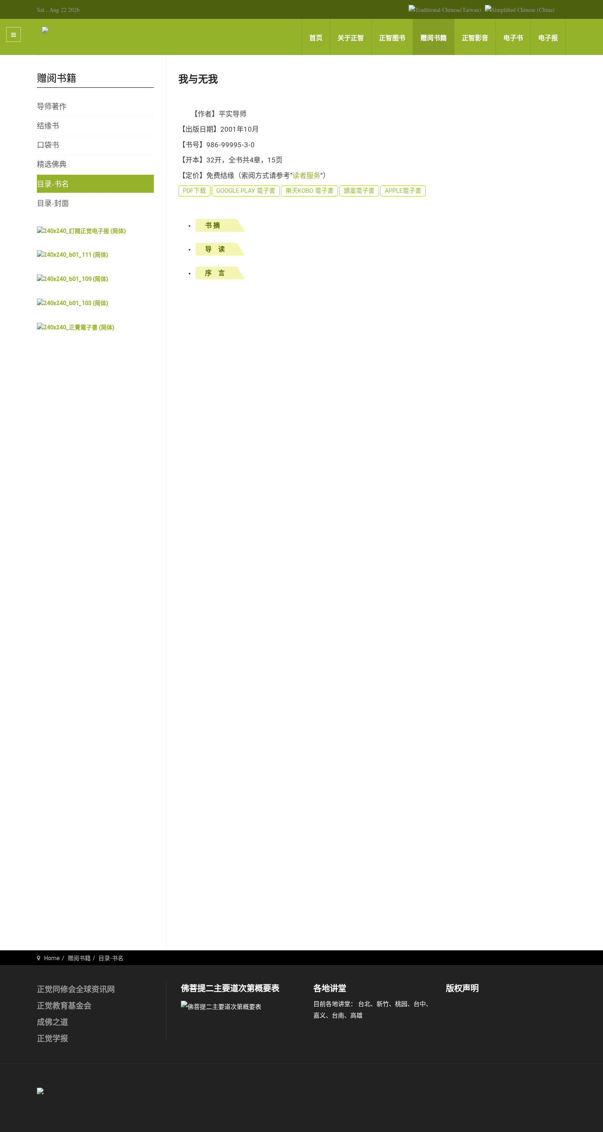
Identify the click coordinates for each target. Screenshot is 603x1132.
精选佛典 (51, 164)
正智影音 (475, 38)
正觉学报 (52, 1038)
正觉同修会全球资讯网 (76, 989)
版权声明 (462, 988)
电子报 (548, 38)
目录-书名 (53, 184)
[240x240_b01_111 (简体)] (72, 254)
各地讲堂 (329, 988)
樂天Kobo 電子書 (309, 190)
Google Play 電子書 (245, 190)
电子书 (513, 38)
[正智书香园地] (62, 29)
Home (52, 958)
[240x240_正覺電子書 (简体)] (75, 327)
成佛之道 (52, 1022)
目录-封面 (53, 203)
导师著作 (51, 106)
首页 (315, 38)
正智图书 (392, 38)
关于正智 (351, 38)
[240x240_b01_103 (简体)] (72, 302)
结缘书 (48, 125)
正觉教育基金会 (64, 1006)
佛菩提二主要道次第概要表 (230, 988)
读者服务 (306, 175)
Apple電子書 (403, 190)
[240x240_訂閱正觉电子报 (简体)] (81, 230)
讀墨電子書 (359, 190)
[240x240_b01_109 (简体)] (72, 279)
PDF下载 (194, 190)
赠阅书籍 (433, 38)
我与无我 (198, 79)
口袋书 (48, 145)
